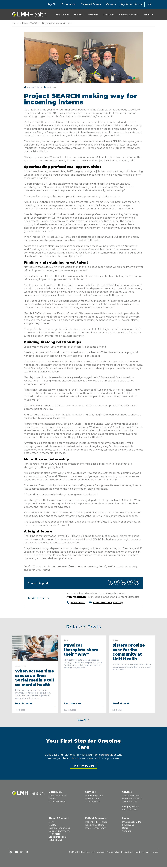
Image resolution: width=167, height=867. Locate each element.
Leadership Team (58, 837)
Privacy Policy (113, 852)
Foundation (68, 4)
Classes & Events (91, 4)
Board (125, 828)
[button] (149, 4)
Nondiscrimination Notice (146, 852)
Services (78, 14)
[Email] (130, 582)
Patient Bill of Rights (96, 822)
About (147, 14)
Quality (52, 825)
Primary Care (92, 798)
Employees (128, 825)
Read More (22, 703)
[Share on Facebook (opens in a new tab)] (110, 582)
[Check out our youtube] (16, 852)
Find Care (61, 14)
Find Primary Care (83, 765)
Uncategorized (20, 666)
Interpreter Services (59, 828)
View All (81, 720)
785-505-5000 (129, 801)
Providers (93, 14)
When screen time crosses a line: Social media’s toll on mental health (34, 678)
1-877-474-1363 (129, 809)
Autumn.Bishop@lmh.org (108, 602)
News (51, 822)
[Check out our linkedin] (27, 852)
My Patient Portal (131, 4)
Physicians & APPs (131, 822)
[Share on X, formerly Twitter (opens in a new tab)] (117, 582)
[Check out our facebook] (11, 852)
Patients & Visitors (129, 14)
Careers (111, 4)
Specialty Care (92, 801)
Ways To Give (55, 840)
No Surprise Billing (95, 825)
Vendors (126, 831)
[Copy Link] (136, 582)
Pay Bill (51, 4)
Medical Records (57, 801)
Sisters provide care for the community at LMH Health (128, 652)
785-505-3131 (78, 602)
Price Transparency (95, 828)
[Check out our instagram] (21, 852)
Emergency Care (94, 795)
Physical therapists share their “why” (81, 650)
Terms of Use (127, 852)
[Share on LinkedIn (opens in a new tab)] (123, 582)
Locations (108, 14)
